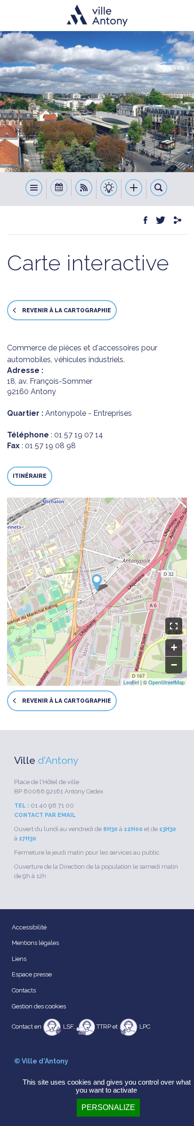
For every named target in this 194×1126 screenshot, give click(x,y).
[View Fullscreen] (173, 626)
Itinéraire (30, 476)
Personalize (108, 1107)
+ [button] (174, 647)
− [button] (174, 665)
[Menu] (34, 189)
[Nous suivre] (84, 189)
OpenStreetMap (166, 682)
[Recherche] (158, 189)
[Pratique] (109, 189)
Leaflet (131, 682)
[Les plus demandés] (133, 189)
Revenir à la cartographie (66, 310)
